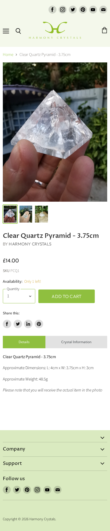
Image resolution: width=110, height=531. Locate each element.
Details (24, 342)
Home (8, 54)
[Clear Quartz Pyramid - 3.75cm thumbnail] (10, 214)
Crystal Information (76, 342)
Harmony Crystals (30, 244)
